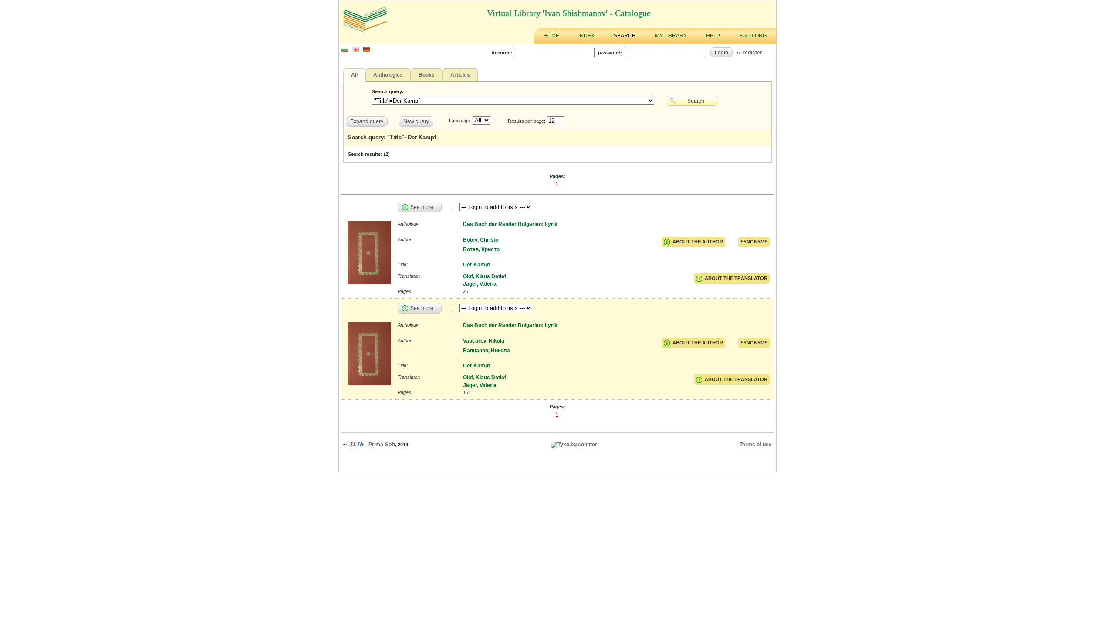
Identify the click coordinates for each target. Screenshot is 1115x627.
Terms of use (756, 445)
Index (586, 36)
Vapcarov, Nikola (483, 341)
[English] (355, 50)
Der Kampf (476, 265)
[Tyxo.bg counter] (574, 445)
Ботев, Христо (481, 249)
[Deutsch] (367, 50)
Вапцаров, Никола (486, 350)
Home (551, 36)
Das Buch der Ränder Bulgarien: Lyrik (510, 224)
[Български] (344, 50)
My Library (671, 36)
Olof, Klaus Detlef (484, 276)
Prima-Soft (381, 445)
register (752, 52)
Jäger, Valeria (480, 284)
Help (713, 36)
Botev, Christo (480, 240)
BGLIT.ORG (753, 36)
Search (625, 36)
